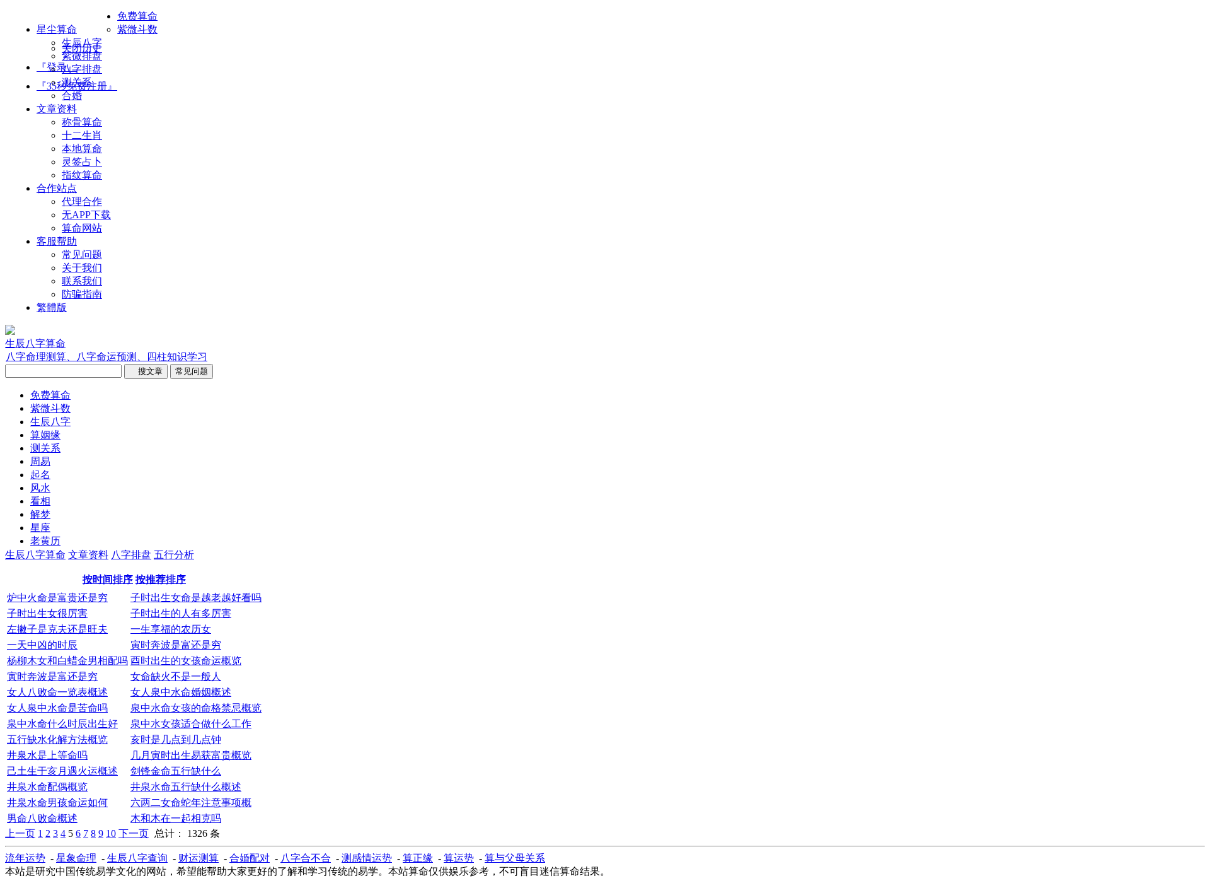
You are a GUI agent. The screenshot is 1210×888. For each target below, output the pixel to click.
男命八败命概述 (42, 818)
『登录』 (57, 67)
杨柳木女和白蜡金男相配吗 (67, 660)
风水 (40, 487)
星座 (40, 527)
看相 (40, 501)
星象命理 (76, 858)
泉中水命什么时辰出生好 (62, 723)
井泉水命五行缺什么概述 (185, 786)
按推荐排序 (160, 579)
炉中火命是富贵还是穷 (57, 597)
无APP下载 (86, 214)
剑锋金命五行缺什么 (175, 771)
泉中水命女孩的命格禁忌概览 (196, 708)
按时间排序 (108, 579)
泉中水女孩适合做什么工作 (190, 723)
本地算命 (82, 148)
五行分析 (174, 554)
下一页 (133, 833)
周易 (40, 461)
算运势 (459, 858)
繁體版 (52, 307)
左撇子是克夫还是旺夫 (57, 629)
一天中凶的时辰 (42, 645)
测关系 (77, 82)
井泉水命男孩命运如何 (57, 802)
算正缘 (418, 858)
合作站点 (57, 188)
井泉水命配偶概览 (47, 786)
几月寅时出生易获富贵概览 (190, 755)
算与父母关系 (515, 858)
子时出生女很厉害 (47, 613)
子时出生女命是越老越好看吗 (196, 597)
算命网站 (82, 228)
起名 (40, 474)
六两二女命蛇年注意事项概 (190, 802)
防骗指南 (82, 294)
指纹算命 (82, 175)
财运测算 (198, 858)
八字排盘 (82, 69)
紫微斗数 (137, 29)
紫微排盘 (82, 55)
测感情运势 (367, 858)
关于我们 (82, 267)
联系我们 (82, 281)
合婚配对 (249, 858)
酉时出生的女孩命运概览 (185, 660)
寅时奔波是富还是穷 (175, 645)
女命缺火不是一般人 (175, 676)
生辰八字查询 (137, 858)
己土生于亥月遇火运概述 (62, 771)
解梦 (40, 514)
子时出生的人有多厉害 (180, 613)
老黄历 (45, 540)
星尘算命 (57, 29)
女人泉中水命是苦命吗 (57, 708)
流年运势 (25, 858)
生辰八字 (82, 42)
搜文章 (146, 371)
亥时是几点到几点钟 (175, 739)
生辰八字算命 (35, 554)
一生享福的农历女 (170, 629)
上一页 (20, 833)
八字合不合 (305, 858)
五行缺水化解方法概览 (57, 739)
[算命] (10, 331)
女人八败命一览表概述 (57, 692)
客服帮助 (57, 241)
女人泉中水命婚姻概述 (180, 692)
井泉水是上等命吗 (47, 755)
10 (111, 833)
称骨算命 (82, 122)
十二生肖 (82, 135)
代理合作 (82, 201)
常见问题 (82, 254)
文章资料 (57, 108)
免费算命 (137, 16)
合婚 (72, 95)
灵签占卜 (82, 161)
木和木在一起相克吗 (175, 818)
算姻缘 (45, 434)
